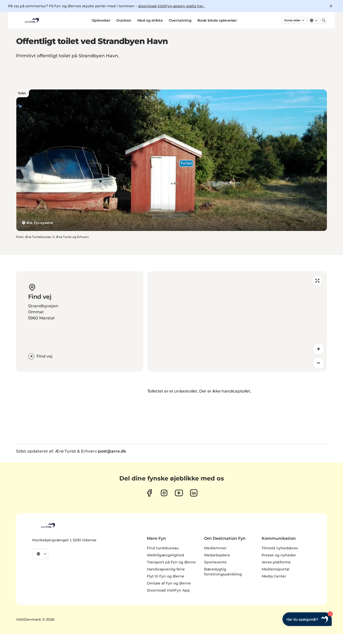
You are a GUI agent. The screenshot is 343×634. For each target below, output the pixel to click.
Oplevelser (101, 20)
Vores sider (292, 20)
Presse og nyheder (279, 555)
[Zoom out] (318, 363)
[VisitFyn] (47, 525)
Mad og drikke (150, 20)
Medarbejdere (217, 555)
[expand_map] (317, 280)
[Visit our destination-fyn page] (193, 493)
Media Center (274, 576)
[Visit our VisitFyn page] (149, 493)
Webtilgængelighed (165, 555)
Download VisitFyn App (168, 590)
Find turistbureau (163, 548)
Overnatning (180, 20)
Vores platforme (276, 562)
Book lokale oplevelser (217, 20)
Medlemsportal (275, 569)
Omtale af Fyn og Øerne (169, 583)
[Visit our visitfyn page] (164, 493)
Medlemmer (215, 548)
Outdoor (123, 20)
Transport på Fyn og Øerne (171, 562)
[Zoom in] (318, 349)
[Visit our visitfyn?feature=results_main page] (179, 493)
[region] (237, 321)
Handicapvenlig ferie (166, 569)
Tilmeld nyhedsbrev (280, 548)
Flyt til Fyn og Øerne (165, 576)
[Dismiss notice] (331, 6)
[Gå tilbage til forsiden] (31, 20)
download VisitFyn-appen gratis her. (171, 6)
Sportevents (215, 562)
